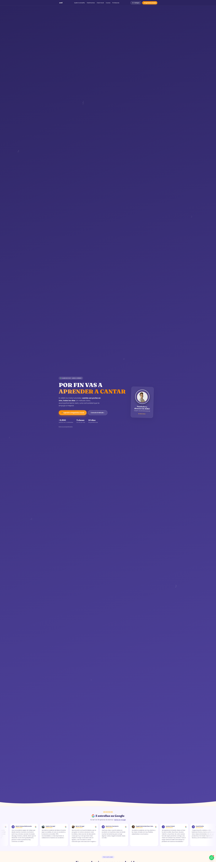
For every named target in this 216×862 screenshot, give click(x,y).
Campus (136, 3)
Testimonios (91, 3)
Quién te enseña (79, 3)
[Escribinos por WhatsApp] (211, 857)
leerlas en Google (120, 820)
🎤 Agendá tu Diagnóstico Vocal (72, 413)
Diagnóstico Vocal (150, 3)
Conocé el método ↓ (98, 413)
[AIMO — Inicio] (61, 3)
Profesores (115, 3)
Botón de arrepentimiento (66, 426)
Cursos (108, 3)
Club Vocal (100, 3)
